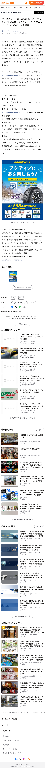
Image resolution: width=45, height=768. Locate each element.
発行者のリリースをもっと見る (22, 418)
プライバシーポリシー (10, 749)
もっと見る (39, 430)
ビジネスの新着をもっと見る (22, 616)
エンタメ (9, 8)
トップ (4, 713)
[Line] (20, 307)
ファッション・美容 (30, 8)
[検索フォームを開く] (25, 2)
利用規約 (5, 745)
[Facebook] (12, 307)
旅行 (20, 8)
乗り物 (13, 298)
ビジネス (21, 298)
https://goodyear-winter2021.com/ (14, 75)
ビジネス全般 (19, 303)
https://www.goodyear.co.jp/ (12, 260)
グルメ (15, 8)
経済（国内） (31, 303)
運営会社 (5, 736)
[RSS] (29, 759)
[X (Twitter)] (16, 307)
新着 (2, 8)
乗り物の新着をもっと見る (22, 519)
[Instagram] (24, 759)
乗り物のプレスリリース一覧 (18, 713)
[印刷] (24, 307)
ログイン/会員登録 (36, 3)
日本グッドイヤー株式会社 (10, 31)
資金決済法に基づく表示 (11, 753)
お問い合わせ (22, 324)
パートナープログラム (10, 740)
